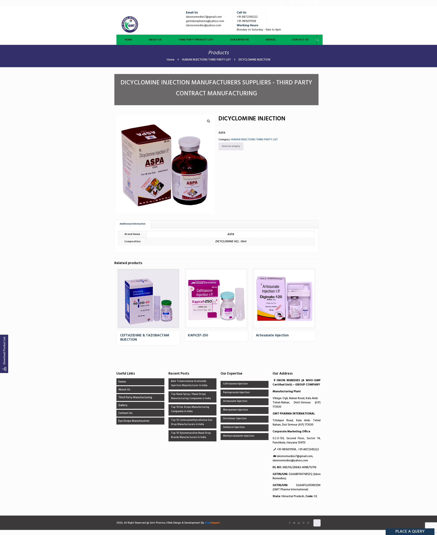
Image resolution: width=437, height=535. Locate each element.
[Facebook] (282, 3)
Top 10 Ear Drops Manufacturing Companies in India (190, 409)
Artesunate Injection (272, 335)
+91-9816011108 (246, 21)
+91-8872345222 (247, 17)
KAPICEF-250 (198, 335)
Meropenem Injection (235, 410)
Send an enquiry (231, 146)
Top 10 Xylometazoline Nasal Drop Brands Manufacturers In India (191, 435)
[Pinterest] (308, 3)
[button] (209, 121)
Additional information (132, 224)
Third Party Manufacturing (135, 397)
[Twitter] (291, 3)
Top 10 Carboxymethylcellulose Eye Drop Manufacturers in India (191, 422)
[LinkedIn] (299, 3)
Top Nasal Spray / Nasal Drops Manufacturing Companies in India (191, 396)
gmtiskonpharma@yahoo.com (205, 21)
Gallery (123, 405)
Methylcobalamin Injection (238, 436)
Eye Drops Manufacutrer (134, 421)
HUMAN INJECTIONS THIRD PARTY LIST (206, 59)
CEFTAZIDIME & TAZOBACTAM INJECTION (144, 338)
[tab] (133, 224)
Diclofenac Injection (234, 419)
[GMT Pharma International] (130, 24)
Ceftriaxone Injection (235, 384)
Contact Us (125, 413)
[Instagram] (316, 3)
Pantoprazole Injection (236, 392)
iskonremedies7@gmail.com (204, 17)
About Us (124, 389)
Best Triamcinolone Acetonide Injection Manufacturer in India (189, 383)
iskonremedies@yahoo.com (203, 25)
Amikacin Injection (234, 427)
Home (170, 59)
